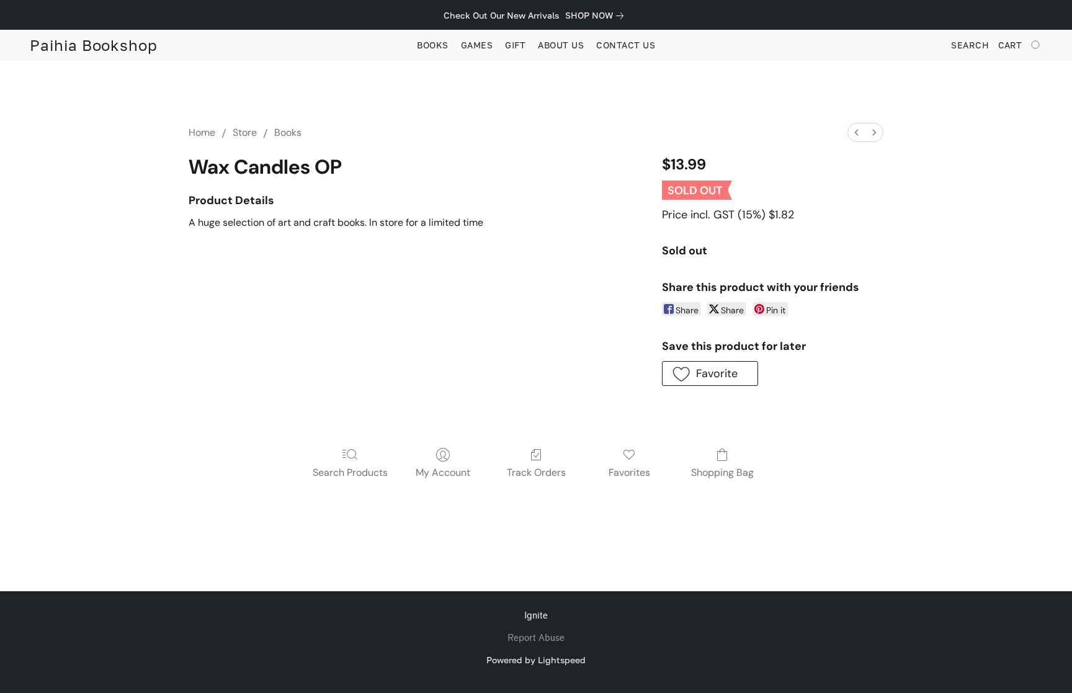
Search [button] (970, 45)
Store (245, 132)
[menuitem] (856, 132)
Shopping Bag (722, 472)
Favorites (629, 472)
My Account (443, 472)
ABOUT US (561, 45)
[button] (94, 45)
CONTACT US (625, 45)
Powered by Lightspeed (536, 660)
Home (202, 132)
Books (433, 45)
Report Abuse (536, 638)
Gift (515, 45)
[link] (596, 15)
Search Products (350, 472)
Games (477, 45)
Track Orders (536, 472)
